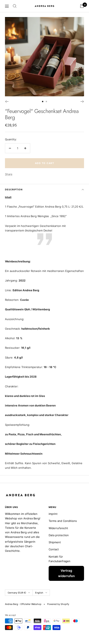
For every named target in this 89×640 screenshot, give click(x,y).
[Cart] (82, 6)
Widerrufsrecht (58, 528)
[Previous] (6, 101)
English (39, 592)
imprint (53, 513)
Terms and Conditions (63, 521)
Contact (54, 549)
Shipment (55, 542)
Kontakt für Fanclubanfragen (59, 559)
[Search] (15, 6)
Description (14, 189)
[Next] (82, 101)
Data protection (59, 535)
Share (8, 174)
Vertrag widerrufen (66, 573)
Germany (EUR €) (17, 592)
